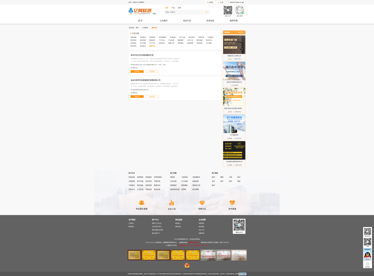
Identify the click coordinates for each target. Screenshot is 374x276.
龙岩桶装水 (196, 177)
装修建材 (143, 37)
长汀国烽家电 (234, 135)
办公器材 (209, 43)
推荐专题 (234, 21)
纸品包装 (157, 189)
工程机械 (184, 177)
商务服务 (133, 43)
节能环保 (201, 37)
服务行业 (154, 27)
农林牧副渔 (162, 37)
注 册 (220, 2)
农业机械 (173, 181)
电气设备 (143, 43)
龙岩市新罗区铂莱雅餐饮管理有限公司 (145, 80)
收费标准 (201, 233)
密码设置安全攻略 (157, 230)
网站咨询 (178, 226)
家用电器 (199, 40)
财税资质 (143, 40)
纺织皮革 (191, 37)
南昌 (238, 181)
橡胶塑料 (181, 40)
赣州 (213, 185)
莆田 (221, 177)
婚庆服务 (181, 43)
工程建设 (210, 37)
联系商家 (152, 71)
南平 (221, 181)
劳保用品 (199, 43)
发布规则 (201, 226)
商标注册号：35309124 (200, 245)
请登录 (210, 2)
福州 (213, 177)
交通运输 (173, 37)
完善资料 (201, 223)
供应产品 (187, 21)
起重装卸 (195, 181)
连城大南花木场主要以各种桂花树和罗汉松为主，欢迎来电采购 (243, 108)
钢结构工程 (196, 185)
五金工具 (190, 40)
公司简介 (131, 223)
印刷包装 (149, 189)
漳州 (213, 181)
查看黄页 (137, 71)
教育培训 (152, 40)
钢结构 (172, 177)
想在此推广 (241, 32)
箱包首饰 (133, 46)
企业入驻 (201, 230)
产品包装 (171, 40)
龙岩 (230, 181)
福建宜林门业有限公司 (234, 56)
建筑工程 (171, 43)
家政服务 (152, 37)
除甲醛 (183, 189)
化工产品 (152, 43)
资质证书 (132, 189)
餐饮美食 (133, 40)
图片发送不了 (156, 233)
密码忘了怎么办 (156, 223)
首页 (137, 27)
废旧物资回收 (175, 189)
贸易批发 (143, 46)
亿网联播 (141, 2)
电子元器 (182, 37)
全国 (155, 14)
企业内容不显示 (156, 226)
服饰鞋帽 (190, 43)
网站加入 (178, 223)
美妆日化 (209, 40)
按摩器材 (173, 185)
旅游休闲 (162, 43)
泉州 (238, 177)
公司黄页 (164, 21)
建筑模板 (184, 185)
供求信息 (210, 21)
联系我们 (131, 226)
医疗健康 (195, 189)
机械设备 (133, 37)
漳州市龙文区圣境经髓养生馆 (142, 55)
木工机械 (184, 181)
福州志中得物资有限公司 (234, 82)
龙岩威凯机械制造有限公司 (234, 161)
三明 (230, 177)
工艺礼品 (162, 40)
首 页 (140, 21)
